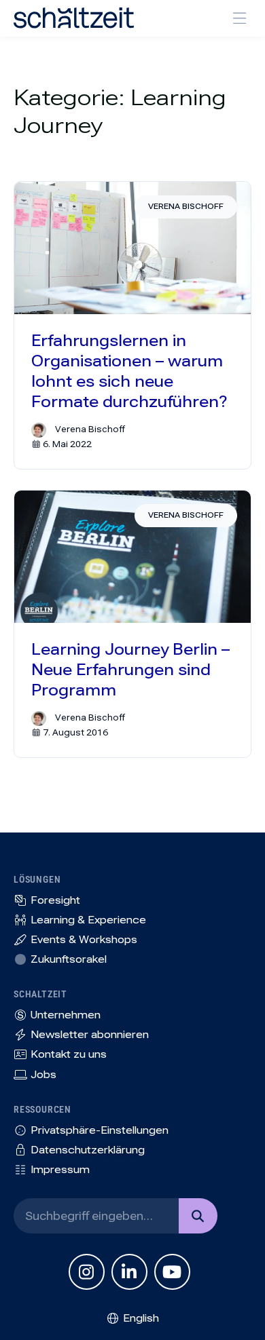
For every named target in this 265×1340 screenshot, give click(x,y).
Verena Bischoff (186, 206)
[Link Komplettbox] (132, 325)
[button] (239, 18)
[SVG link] (74, 17)
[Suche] (198, 1215)
